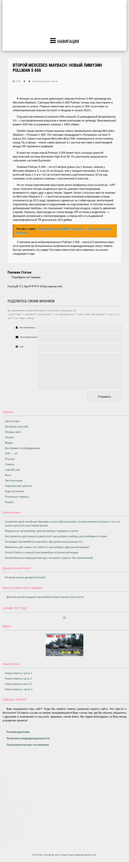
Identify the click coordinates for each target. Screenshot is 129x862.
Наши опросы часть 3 (18, 684)
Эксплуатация (14, 480)
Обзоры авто (13, 432)
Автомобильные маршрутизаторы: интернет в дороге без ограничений (49, 557)
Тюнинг (9, 437)
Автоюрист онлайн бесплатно (16, 807)
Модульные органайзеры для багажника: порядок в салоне (42, 531)
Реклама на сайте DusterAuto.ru (17, 819)
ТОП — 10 (11, 453)
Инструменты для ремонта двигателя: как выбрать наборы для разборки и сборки (56, 536)
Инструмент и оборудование (22, 448)
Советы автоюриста (11, 799)
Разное (9, 502)
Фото (8, 475)
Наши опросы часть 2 (18, 678)
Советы (9, 464)
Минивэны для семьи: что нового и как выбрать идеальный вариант (47, 547)
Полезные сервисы (17, 496)
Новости (4, 780)
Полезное (5, 784)
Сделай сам (12, 469)
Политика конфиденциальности (28, 738)
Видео (9, 442)
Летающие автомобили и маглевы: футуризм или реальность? (44, 541)
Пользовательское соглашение (28, 744)
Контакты (5, 846)
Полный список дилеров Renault (25, 577)
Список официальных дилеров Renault (20, 811)
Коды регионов (14, 491)
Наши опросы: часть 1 (18, 673)
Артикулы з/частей (16, 426)
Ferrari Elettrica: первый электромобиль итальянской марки (41, 552)
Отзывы (10, 459)
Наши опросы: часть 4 (18, 689)
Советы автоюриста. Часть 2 (15, 803)
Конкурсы (5, 815)
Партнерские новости (18, 486)
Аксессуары (12, 421)
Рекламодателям (18, 732)
